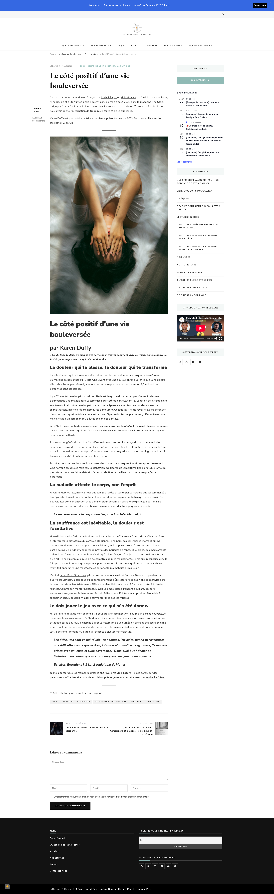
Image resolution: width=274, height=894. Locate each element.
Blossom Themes (117, 889)
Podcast (135, 45)
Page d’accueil (57, 838)
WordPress (146, 889)
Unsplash (96, 693)
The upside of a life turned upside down (74, 102)
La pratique (123, 66)
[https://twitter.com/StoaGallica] (148, 866)
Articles (54, 851)
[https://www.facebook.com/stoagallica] (186, 362)
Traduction (152, 702)
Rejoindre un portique (200, 45)
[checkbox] (7, 886)
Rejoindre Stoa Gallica (192, 287)
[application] (200, 328)
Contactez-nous (58, 870)
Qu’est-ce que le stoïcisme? (194, 280)
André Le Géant (155, 677)
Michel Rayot (37, 109)
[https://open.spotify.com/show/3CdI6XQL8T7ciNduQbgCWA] (175, 866)
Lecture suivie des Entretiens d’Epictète (198, 237)
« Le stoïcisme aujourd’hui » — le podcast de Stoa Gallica (198, 182)
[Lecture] (180, 338)
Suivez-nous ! (201, 80)
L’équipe (184, 198)
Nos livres (152, 45)
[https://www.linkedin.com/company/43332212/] (162, 866)
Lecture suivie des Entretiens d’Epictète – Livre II (198, 248)
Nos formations (172, 45)
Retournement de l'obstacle (110, 702)
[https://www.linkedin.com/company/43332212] (193, 362)
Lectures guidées (188, 217)
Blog (120, 45)
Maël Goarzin (128, 97)
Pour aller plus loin (190, 272)
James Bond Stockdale (73, 575)
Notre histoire (186, 264)
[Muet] (215, 338)
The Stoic (157, 102)
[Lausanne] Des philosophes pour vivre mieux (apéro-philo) (202, 154)
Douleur (68, 702)
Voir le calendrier (184, 161)
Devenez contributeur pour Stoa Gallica (198, 208)
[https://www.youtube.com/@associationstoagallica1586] (200, 362)
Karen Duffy (83, 702)
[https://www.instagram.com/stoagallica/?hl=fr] (180, 362)
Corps (55, 702)
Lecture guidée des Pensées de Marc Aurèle (198, 226)
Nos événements (100, 45)
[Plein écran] (220, 338)
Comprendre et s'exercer (101, 66)
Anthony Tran (79, 693)
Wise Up (68, 123)
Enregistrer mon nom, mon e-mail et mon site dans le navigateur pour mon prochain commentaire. (102, 796)
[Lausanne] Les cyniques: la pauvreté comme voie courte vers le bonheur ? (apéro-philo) (204, 140)
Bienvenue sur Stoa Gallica (194, 191)
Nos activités (57, 857)
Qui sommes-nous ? (72, 45)
